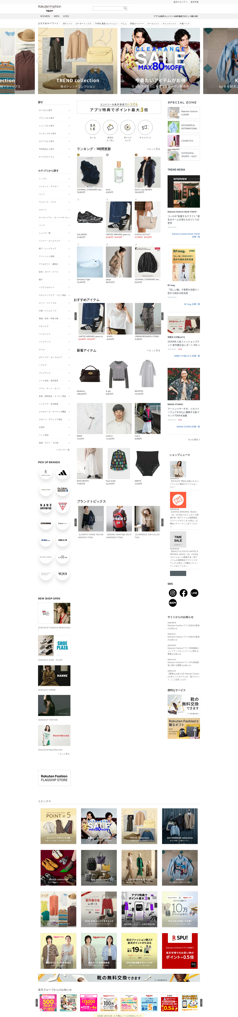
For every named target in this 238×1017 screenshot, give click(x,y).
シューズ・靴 (45, 241)
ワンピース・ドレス (47, 210)
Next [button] (200, 69)
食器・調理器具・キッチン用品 (52, 404)
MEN (56, 24)
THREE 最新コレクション (106, 31)
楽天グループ (179, 10)
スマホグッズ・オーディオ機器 (52, 420)
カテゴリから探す (46, 149)
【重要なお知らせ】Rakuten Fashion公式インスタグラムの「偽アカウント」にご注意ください (184, 685)
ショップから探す (46, 134)
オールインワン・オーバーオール (53, 225)
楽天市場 (194, 10)
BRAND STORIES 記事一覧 (188, 434)
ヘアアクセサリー (46, 295)
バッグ (42, 233)
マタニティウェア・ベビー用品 (52, 303)
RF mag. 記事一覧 (192, 312)
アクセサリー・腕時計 (48, 272)
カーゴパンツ (153, 31)
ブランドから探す (46, 126)
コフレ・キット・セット (49, 396)
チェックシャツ (169, 31)
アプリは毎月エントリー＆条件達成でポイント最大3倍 (176, 24)
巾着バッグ (184, 31)
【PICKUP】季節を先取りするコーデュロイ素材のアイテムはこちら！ (184, 492)
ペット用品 (44, 443)
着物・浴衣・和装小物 (48, 326)
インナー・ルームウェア (49, 249)
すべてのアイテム (46, 165)
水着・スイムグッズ (47, 319)
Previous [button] (38, 69)
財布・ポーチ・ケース (48, 280)
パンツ (42, 202)
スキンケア (44, 334)
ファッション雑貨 (46, 264)
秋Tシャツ (67, 31)
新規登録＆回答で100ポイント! (156, 10)
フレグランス (45, 381)
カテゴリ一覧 (64, 458)
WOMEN (45, 24)
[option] (77, 69)
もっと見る (65, 762)
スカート (43, 218)
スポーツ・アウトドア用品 (50, 427)
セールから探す (45, 118)
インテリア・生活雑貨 (48, 412)
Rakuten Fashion (63, 16)
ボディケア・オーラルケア (50, 365)
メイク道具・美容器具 (48, 388)
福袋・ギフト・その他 (48, 451)
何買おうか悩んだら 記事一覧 (187, 364)
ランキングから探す (47, 141)
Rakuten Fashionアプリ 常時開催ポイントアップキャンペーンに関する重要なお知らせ (183, 659)
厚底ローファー (137, 31)
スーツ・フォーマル (47, 311)
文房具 (42, 435)
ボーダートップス (83, 31)
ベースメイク (45, 342)
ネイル (42, 357)
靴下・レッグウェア (47, 256)
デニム (124, 31)
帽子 (41, 287)
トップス (43, 186)
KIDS (66, 24)
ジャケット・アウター (48, 194)
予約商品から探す (46, 157)
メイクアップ (45, 350)
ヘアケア (43, 373)
